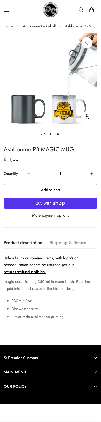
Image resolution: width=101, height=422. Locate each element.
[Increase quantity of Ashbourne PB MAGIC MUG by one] (91, 173)
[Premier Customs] (50, 10)
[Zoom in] (86, 116)
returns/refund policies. (25, 272)
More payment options (50, 215)
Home (8, 26)
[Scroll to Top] (92, 396)
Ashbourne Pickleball (39, 26)
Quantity (11, 173)
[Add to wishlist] (86, 42)
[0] (91, 10)
